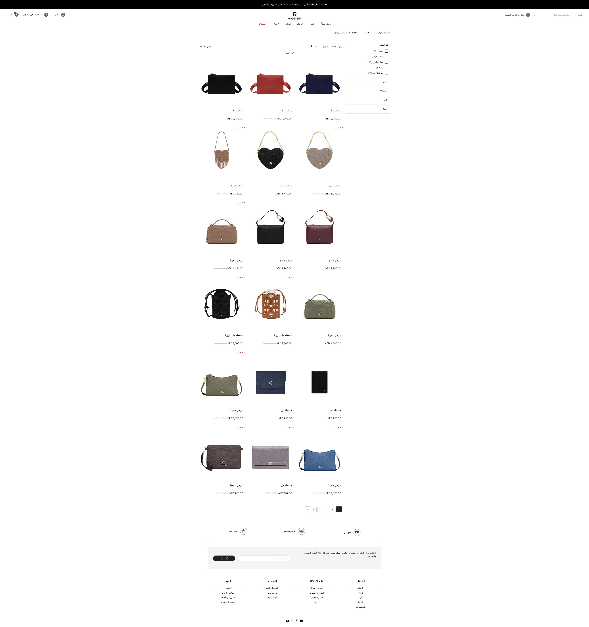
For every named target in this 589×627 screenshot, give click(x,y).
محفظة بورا (286, 410)
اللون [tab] (386, 100)
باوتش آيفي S (236, 410)
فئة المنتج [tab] (384, 45)
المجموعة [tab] (384, 91)
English (580, 15)
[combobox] (553, 15)
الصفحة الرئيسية (382, 32)
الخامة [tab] (385, 109)
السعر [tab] (385, 82)
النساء (367, 33)
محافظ (355, 33)
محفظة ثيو (336, 410)
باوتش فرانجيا (236, 185)
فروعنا (316, 602)
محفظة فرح (286, 485)
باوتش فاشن (335, 260)
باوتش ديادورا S (235, 485)
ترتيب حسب (337, 46)
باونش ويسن (335, 185)
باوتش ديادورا (236, 260)
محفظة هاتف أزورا (283, 335)
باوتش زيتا (336, 110)
